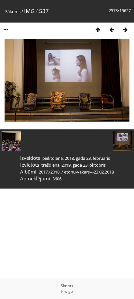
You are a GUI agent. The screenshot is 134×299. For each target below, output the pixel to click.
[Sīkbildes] (98, 29)
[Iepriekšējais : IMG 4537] (111, 29)
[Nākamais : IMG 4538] (125, 29)
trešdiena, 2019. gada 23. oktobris (73, 165)
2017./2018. (49, 172)
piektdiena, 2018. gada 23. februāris (76, 158)
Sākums (12, 11)
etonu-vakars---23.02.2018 (89, 172)
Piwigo (67, 291)
